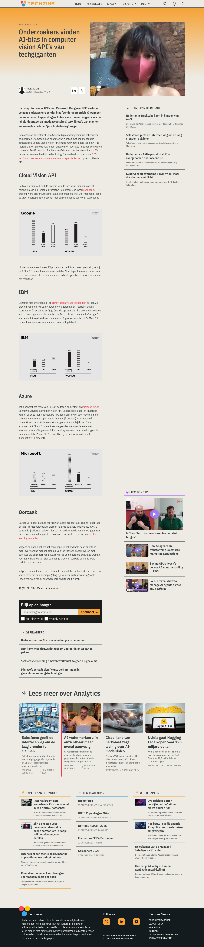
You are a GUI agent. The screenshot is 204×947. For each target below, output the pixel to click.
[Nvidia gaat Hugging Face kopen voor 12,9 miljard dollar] (165, 718)
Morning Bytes (34, 619)
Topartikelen (94, 3)
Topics (110, 3)
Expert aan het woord (42, 793)
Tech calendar (93, 793)
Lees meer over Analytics (64, 693)
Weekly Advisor (58, 619)
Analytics (32, 24)
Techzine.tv (139, 492)
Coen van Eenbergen (27, 771)
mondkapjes (89, 190)
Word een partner (160, 920)
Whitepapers (149, 793)
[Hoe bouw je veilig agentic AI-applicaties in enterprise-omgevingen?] (140, 831)
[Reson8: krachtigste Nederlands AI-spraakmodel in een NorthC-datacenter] (26, 808)
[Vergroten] (98, 217)
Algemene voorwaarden (163, 934)
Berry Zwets (112, 770)
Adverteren (156, 923)
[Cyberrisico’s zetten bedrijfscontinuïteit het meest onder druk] (140, 808)
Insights (128, 3)
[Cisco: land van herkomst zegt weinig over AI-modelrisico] (123, 718)
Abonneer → (89, 612)
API (28, 587)
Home (78, 3)
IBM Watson (38, 587)
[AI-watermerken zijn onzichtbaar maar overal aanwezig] (81, 718)
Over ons (154, 927)
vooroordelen (52, 587)
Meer (144, 3)
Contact (154, 930)
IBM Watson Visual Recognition (69, 302)
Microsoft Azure (90, 407)
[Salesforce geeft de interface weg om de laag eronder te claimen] (39, 718)
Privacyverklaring (160, 938)
